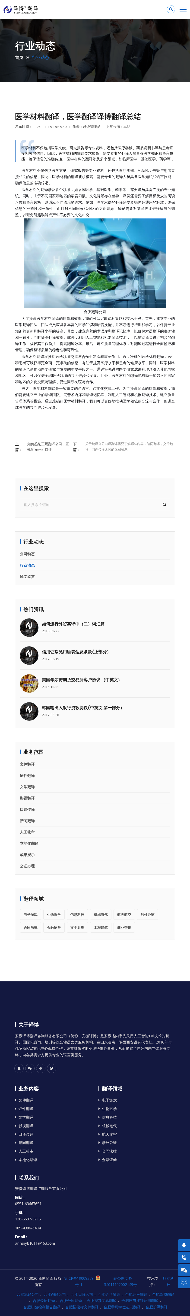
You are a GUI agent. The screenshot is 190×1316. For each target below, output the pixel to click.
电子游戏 (31, 914)
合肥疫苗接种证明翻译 (139, 1300)
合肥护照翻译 (157, 1307)
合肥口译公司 (82, 1294)
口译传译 (27, 809)
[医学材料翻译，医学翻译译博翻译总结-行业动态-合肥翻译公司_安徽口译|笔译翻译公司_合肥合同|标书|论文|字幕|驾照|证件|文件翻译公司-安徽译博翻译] (49, 10)
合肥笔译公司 (28, 1294)
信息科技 (77, 914)
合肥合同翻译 (71, 1300)
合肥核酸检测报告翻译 (41, 1307)
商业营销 (124, 927)
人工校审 (27, 832)
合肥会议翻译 (109, 1294)
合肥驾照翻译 (163, 1294)
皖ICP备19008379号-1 (79, 1281)
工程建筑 (101, 927)
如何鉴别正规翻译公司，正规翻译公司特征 (48, 447)
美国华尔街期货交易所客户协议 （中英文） (82, 680)
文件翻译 (27, 764)
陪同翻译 (27, 820)
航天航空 (124, 914)
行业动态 (27, 565)
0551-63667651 (28, 1203)
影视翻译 (27, 798)
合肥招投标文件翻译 (82, 1307)
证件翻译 (27, 775)
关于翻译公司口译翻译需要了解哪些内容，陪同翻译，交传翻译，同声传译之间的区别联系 (129, 446)
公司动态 (27, 553)
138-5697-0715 (28, 1219)
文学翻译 (27, 786)
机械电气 (101, 914)
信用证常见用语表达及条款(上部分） (76, 652)
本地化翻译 (29, 843)
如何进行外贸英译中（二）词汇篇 (73, 624)
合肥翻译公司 (95, 311)
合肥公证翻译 (44, 1300)
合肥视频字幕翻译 (102, 1300)
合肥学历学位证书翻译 (122, 1307)
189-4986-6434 (28, 1228)
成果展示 (27, 854)
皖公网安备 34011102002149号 (120, 1281)
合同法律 (31, 927)
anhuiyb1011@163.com (35, 1243)
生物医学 (54, 914)
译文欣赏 (27, 576)
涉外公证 (148, 914)
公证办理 (27, 865)
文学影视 (77, 927)
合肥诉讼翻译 (136, 1294)
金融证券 (54, 927)
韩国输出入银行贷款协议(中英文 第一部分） (83, 708)
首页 (19, 57)
